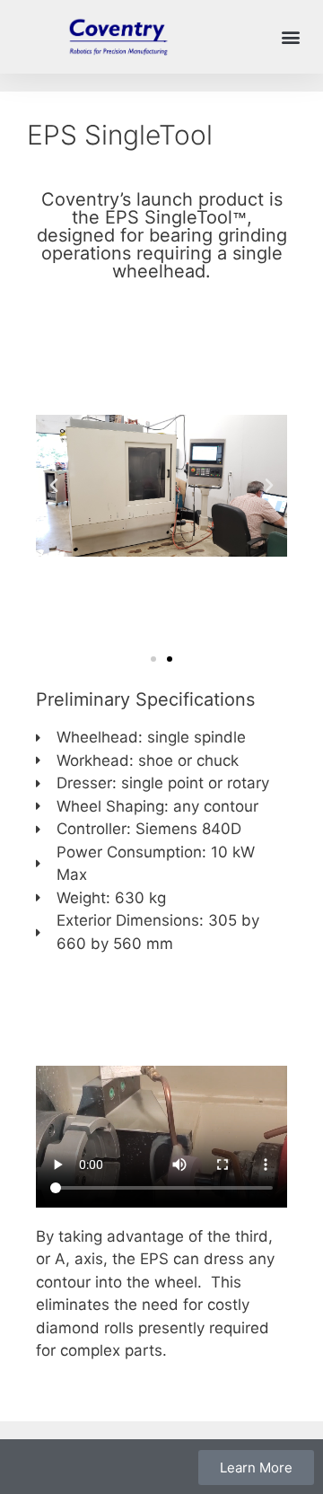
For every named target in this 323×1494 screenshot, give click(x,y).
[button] (290, 37)
